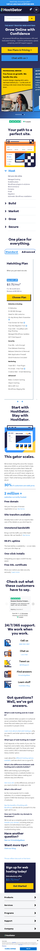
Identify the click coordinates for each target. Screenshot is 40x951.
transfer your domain (11, 822)
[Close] (38, 940)
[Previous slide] (18, 402)
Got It (28, 949)
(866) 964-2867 (24, 644)
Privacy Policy (20, 944)
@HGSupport (24, 665)
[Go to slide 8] (24, 114)
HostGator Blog (24, 686)
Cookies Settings (10, 949)
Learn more (15, 572)
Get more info (9, 783)
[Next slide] (22, 402)
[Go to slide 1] (15, 114)
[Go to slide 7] (22, 114)
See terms (21, 509)
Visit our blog (10, 848)
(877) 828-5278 (28, 4)
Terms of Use (14, 942)
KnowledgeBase (24, 675)
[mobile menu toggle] (36, 9)
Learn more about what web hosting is (17, 731)
